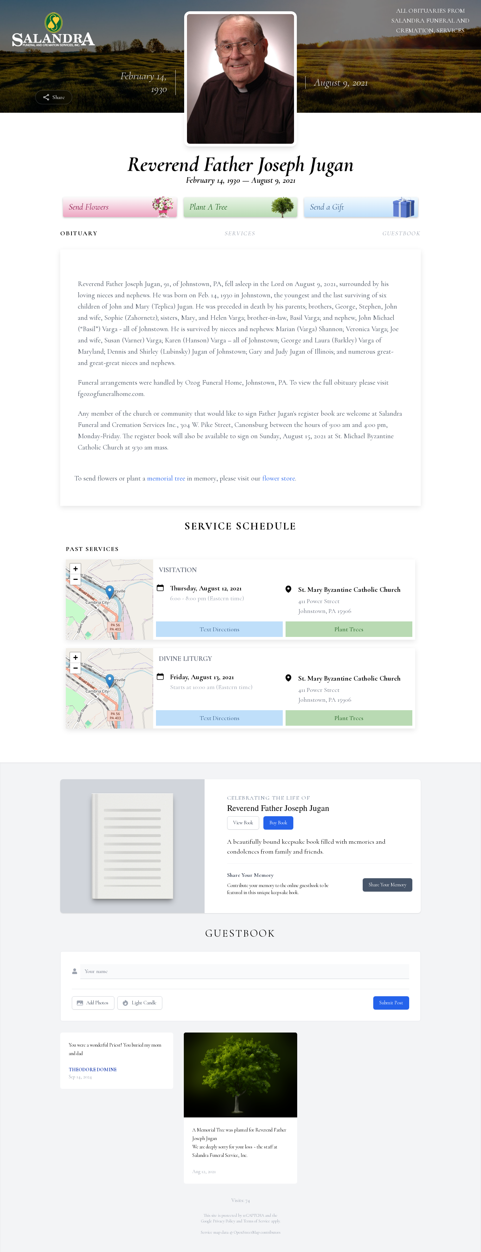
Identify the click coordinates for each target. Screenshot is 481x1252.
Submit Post (391, 1003)
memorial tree (166, 478)
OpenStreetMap (247, 1232)
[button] (109, 592)
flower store (278, 478)
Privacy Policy (224, 1221)
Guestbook (401, 233)
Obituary (79, 233)
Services (240, 233)
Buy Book (278, 823)
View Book (243, 823)
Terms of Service (256, 1221)
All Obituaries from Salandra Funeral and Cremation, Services (430, 20)
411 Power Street (318, 601)
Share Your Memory (387, 885)
